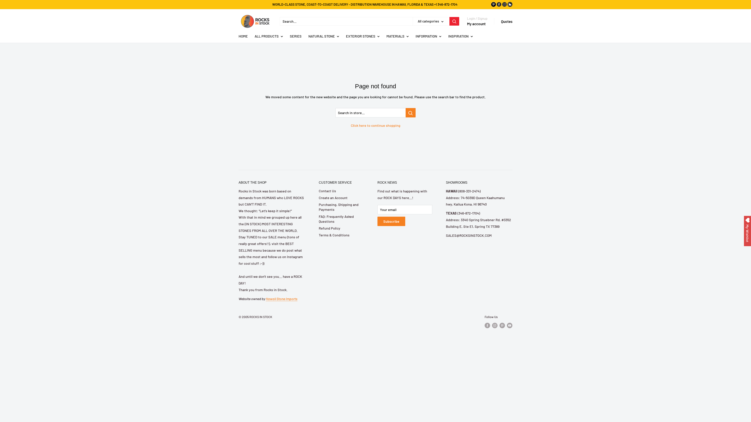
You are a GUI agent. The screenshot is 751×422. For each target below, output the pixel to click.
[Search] (454, 21)
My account (476, 23)
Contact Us (327, 191)
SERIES (296, 36)
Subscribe (391, 221)
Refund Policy (329, 228)
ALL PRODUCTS (267, 36)
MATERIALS (395, 36)
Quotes (506, 21)
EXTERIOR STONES (360, 36)
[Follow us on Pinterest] (502, 325)
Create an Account (333, 198)
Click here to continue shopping (375, 125)
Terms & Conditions (334, 235)
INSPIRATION (458, 36)
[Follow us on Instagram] (495, 325)
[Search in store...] (411, 112)
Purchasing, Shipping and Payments (338, 207)
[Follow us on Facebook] (487, 325)
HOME (243, 36)
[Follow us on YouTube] (509, 325)
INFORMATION (426, 36)
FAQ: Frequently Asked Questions (336, 219)
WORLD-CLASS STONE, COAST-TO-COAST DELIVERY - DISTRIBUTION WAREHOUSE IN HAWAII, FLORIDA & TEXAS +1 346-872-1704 (364, 4)
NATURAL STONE (321, 36)
